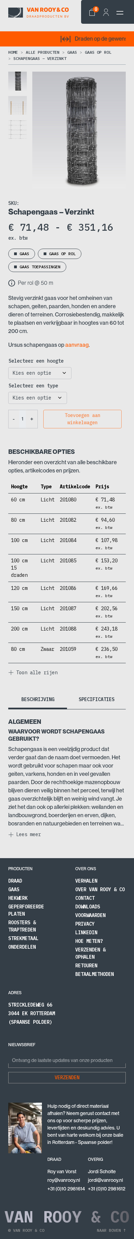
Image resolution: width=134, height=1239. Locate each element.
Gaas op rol (98, 52)
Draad (15, 881)
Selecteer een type (33, 386)
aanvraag (77, 345)
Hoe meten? (89, 941)
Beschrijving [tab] (37, 699)
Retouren (86, 965)
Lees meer (28, 834)
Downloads (87, 907)
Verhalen (86, 881)
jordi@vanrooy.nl (105, 1180)
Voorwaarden (90, 915)
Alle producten (42, 52)
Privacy (84, 924)
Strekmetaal (23, 938)
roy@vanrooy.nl (63, 1180)
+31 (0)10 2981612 (106, 1188)
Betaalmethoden (94, 974)
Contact (84, 898)
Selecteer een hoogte (36, 361)
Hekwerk (17, 898)
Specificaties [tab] (96, 699)
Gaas (72, 52)
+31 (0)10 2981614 (66, 1188)
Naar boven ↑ (111, 1230)
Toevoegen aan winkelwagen (82, 419)
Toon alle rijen (36, 672)
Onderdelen (22, 947)
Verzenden (67, 1077)
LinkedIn (86, 932)
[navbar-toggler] (120, 13)
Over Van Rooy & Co (100, 889)
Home (13, 52)
